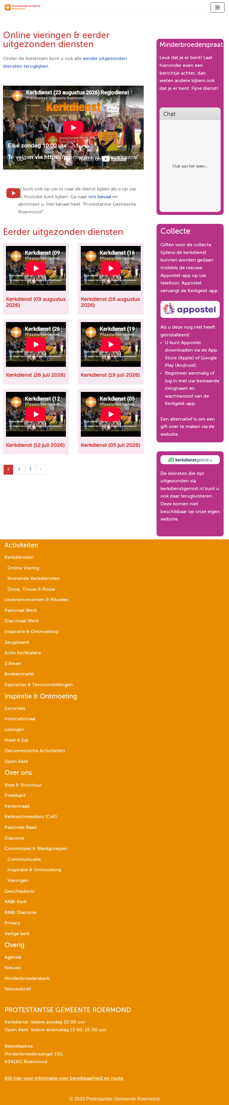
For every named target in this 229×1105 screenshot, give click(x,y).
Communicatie (24, 859)
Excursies (14, 708)
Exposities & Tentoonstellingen (38, 685)
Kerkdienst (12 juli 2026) (35, 445)
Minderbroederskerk (26, 978)
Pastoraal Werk (20, 610)
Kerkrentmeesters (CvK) (30, 817)
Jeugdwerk (16, 642)
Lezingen (14, 729)
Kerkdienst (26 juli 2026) (35, 375)
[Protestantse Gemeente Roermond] (22, 7)
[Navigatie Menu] (218, 7)
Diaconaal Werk (21, 621)
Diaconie (14, 838)
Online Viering (23, 568)
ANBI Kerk (15, 902)
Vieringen (18, 880)
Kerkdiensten (19, 557)
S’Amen (12, 663)
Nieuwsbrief (17, 989)
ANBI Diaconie (20, 912)
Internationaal (19, 719)
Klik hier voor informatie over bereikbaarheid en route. (64, 1078)
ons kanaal (99, 197)
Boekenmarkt (19, 674)
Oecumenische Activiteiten (34, 751)
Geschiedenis (19, 891)
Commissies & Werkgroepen (35, 849)
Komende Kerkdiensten (33, 578)
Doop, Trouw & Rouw (31, 589)
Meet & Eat (16, 740)
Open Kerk (16, 761)
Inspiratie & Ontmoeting (31, 632)
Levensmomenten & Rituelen (36, 600)
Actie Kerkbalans (22, 653)
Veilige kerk (17, 934)
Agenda (12, 957)
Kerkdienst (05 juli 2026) (110, 445)
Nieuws (12, 968)
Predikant (15, 795)
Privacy (12, 923)
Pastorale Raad (20, 827)
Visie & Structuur (23, 785)
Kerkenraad (17, 806)
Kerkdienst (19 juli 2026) (110, 375)
